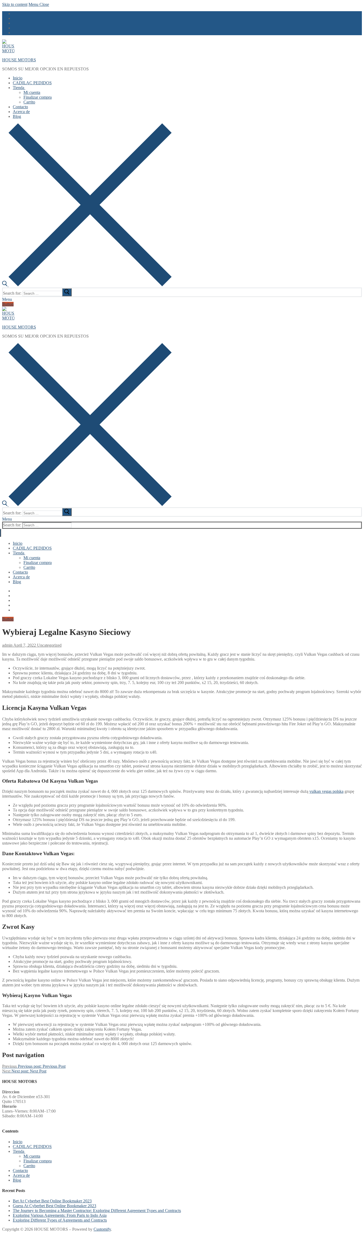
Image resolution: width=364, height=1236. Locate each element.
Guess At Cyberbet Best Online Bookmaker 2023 (54, 1205)
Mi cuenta (31, 1156)
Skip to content (14, 4)
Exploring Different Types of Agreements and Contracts (60, 1220)
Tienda (18, 1151)
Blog (17, 1180)
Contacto (20, 1170)
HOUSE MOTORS (19, 60)
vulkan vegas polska (326, 791)
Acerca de (21, 1175)
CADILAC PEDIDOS (32, 1146)
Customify (102, 1229)
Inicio (17, 1141)
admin (7, 645)
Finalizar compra (37, 1161)
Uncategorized (49, 645)
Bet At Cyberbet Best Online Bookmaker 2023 (52, 1201)
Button (8, 304)
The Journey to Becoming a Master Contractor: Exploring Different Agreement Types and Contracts (97, 1210)
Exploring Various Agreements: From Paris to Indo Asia (60, 1215)
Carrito (29, 1165)
